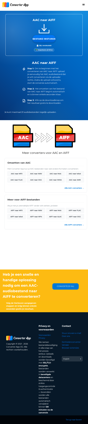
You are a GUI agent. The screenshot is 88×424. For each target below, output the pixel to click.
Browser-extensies (70, 348)
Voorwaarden (45, 335)
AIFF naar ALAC (55, 217)
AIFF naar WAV (36, 210)
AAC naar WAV (36, 173)
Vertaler (65, 345)
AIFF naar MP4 (36, 217)
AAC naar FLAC (17, 180)
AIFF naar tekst (16, 217)
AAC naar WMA (55, 180)
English (66, 359)
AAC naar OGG (36, 180)
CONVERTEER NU (65, 286)
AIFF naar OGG (75, 217)
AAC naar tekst (75, 173)
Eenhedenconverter (71, 342)
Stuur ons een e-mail (71, 333)
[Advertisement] (44, 251)
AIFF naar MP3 (16, 210)
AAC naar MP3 (16, 173)
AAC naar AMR (75, 180)
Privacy (42, 338)
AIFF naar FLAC (75, 210)
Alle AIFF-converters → (74, 225)
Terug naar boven (74, 420)
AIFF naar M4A (55, 210)
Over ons (66, 336)
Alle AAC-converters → (74, 188)
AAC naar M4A (55, 173)
